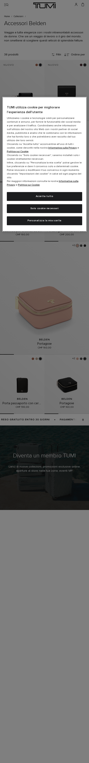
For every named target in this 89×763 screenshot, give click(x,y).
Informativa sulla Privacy (62, 148)
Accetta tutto (44, 196)
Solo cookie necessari (44, 208)
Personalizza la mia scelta (44, 220)
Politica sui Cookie (18, 151)
